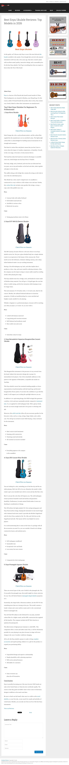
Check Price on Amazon (23, 131)
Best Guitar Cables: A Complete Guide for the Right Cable (58, 131)
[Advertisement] (23, 79)
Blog (51, 10)
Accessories (27, 10)
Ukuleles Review (5, 760)
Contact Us (51, 1)
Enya (5, 95)
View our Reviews (9, 708)
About (47, 1)
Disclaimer (57, 1)
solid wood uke (16, 413)
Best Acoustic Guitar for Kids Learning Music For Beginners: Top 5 (58, 113)
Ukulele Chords (62, 1)
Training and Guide (41, 10)
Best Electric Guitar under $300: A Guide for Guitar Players (57, 126)
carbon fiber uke (10, 185)
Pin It (30, 712)
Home (10, 10)
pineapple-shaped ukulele (30, 596)
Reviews (17, 10)
